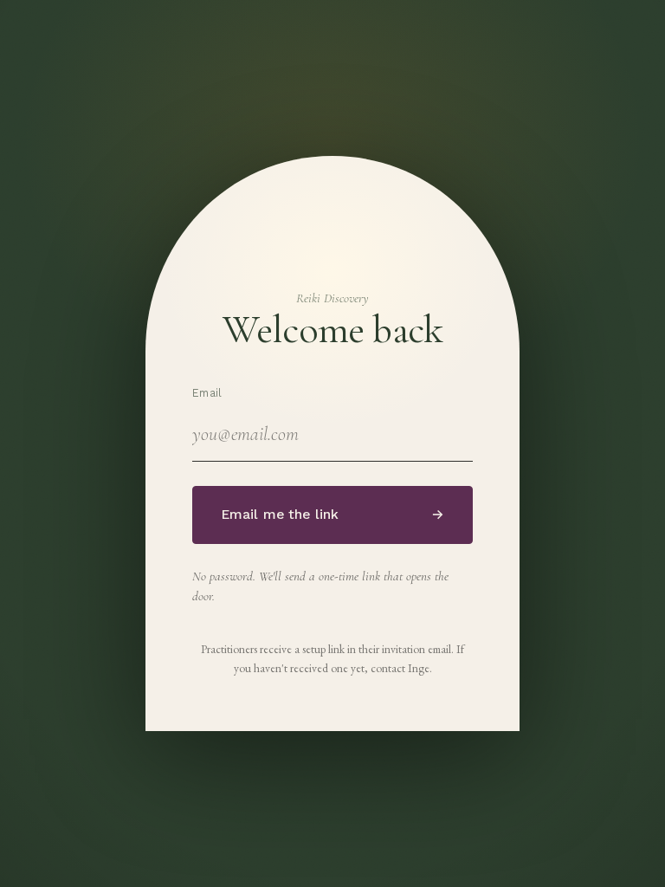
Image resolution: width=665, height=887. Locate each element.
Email (207, 392)
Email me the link (333, 514)
